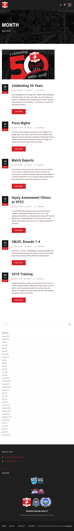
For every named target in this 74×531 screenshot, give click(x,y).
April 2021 (5, 366)
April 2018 (5, 432)
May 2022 (4, 348)
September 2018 (6, 417)
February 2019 (6, 405)
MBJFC (29, 90)
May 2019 (4, 399)
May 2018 (4, 429)
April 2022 (5, 351)
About (12, 526)
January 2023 (5, 336)
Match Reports (23, 160)
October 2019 (5, 384)
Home (4, 526)
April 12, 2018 (18, 206)
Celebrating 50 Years (27, 86)
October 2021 (5, 357)
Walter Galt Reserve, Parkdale (14, 457)
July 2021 (4, 360)
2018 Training (22, 274)
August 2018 (5, 420)
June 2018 (5, 426)
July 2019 (4, 393)
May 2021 (4, 363)
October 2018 (5, 414)
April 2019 (5, 402)
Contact (22, 526)
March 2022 (5, 354)
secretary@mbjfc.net (11, 461)
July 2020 (4, 369)
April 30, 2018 (18, 90)
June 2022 (5, 345)
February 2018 (6, 435)
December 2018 (6, 408)
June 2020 (5, 372)
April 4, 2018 (18, 279)
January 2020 (5, 378)
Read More (19, 111)
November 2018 (6, 411)
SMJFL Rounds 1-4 (26, 242)
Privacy (32, 526)
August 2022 (5, 339)
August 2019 (5, 390)
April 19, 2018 (18, 128)
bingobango (68, 526)
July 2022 (4, 342)
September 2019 (6, 387)
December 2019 (6, 381)
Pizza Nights (21, 123)
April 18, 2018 (18, 165)
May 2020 (4, 375)
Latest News (40, 90)
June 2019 (5, 396)
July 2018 (4, 423)
